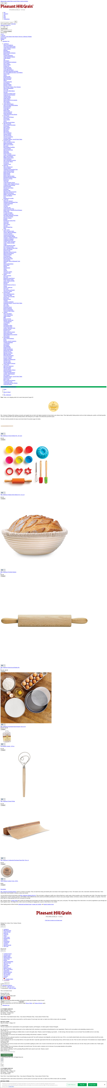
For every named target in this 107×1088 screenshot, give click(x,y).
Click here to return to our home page (53, 920)
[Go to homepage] (17, 10)
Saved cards (3, 38)
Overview (3, 36)
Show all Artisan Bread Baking (10, 105)
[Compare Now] (2, 1059)
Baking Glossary (7, 968)
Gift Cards (5, 946)
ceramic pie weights (36, 904)
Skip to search (13, 1)
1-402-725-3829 (12, 988)
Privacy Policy (29, 1003)
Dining (5, 935)
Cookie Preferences (7, 1055)
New (4, 16)
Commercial (6, 942)
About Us (3, 25)
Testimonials (6, 970)
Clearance (5, 13)
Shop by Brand (6, 973)
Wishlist (30, 36)
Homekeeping (6, 938)
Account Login (6, 955)
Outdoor (5, 939)
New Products (6, 974)
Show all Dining (7, 275)
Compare (3, 439)
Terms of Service (39, 1003)
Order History (15, 36)
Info (4, 12)
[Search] (15, 22)
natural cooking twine (49, 904)
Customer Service (7, 953)
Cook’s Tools (6, 937)
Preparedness (6, 941)
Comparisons (6, 19)
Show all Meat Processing (9, 125)
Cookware (5, 934)
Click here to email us (7, 985)
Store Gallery (6, 965)
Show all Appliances (8, 45)
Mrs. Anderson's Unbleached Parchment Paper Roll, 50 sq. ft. (15, 860)
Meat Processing (7, 930)
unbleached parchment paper (24, 904)
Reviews (21, 36)
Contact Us (8, 25)
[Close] (1, 1063)
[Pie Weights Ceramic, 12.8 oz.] (7, 742)
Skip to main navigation (22, 1)
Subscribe (21, 1001)
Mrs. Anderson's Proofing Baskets (8, 572)
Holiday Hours (6, 956)
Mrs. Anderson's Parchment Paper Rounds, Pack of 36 (13, 726)
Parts (4, 17)
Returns (5, 960)
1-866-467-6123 (10, 986)
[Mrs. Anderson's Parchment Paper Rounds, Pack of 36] (26, 722)
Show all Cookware (8, 201)
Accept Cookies (92, 1084)
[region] (53, 1085)
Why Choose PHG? (8, 969)
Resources (5, 966)
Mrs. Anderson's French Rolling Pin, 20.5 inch (11, 435)
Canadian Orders (9, 979)
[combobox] (7, 22)
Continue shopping (7, 31)
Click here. (13, 23)
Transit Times (6, 959)
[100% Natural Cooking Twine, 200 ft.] (7, 877)
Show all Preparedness (8, 338)
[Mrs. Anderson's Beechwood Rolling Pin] (44, 663)
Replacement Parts (7, 972)
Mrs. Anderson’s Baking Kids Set (28, 895)
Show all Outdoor (7, 313)
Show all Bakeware (8, 166)
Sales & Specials (7, 945)
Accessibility (6, 980)
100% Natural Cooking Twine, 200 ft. (9, 881)
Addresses (25, 36)
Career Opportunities (8, 961)
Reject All (82, 1084)
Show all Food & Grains (9, 142)
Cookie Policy (11, 1086)
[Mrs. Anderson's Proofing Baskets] (35, 568)
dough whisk (14, 900)
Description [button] (3, 889)
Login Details (8, 36)
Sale (4, 15)
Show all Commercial (8, 366)
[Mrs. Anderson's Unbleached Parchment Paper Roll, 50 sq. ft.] (26, 856)
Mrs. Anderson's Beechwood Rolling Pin (10, 667)
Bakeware (5, 933)
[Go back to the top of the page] (2, 1061)
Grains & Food (6, 932)
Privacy (5, 977)
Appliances (6, 929)
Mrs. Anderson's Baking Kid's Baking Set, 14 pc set (12, 494)
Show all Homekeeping (8, 294)
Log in (2, 34)
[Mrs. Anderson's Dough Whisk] (24, 797)
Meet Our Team (7, 962)
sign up (3, 35)
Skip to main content (5, 1)
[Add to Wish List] (3, 434)
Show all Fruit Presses (8, 117)
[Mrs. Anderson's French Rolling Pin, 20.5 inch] (7, 432)
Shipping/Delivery (7, 957)
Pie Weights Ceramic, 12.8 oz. (7, 746)
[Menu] (5, 3)
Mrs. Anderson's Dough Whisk (8, 801)
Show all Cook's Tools (8, 231)
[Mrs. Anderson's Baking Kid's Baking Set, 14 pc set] (26, 491)
